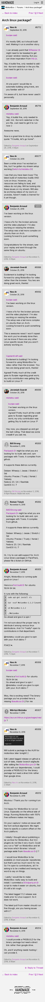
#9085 (38, 206)
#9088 (38, 267)
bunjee (9, 35)
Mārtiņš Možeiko (18, 710)
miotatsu (10, 114)
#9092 (38, 292)
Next (40, 13)
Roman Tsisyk (17, 502)
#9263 (38, 443)
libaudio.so (17, 701)
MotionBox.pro (26, 764)
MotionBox (10, 7)
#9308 (38, 729)
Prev (31, 13)
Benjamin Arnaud (18, 106)
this (32, 58)
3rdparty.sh (30, 882)
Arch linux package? (34, 7)
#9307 (38, 710)
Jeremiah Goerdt (18, 267)
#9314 (38, 928)
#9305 (38, 569)
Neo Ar (13, 27)
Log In (36, 2)
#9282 (38, 502)
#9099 (38, 390)
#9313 (38, 793)
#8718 (38, 106)
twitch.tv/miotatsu (21, 169)
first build (17, 585)
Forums (20, 7)
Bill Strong (15, 443)
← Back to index (10, 13)
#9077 (38, 156)
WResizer (33, 50)
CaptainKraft (12, 356)
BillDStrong (12, 510)
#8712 (38, 27)
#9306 (38, 662)
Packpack (8, 450)
